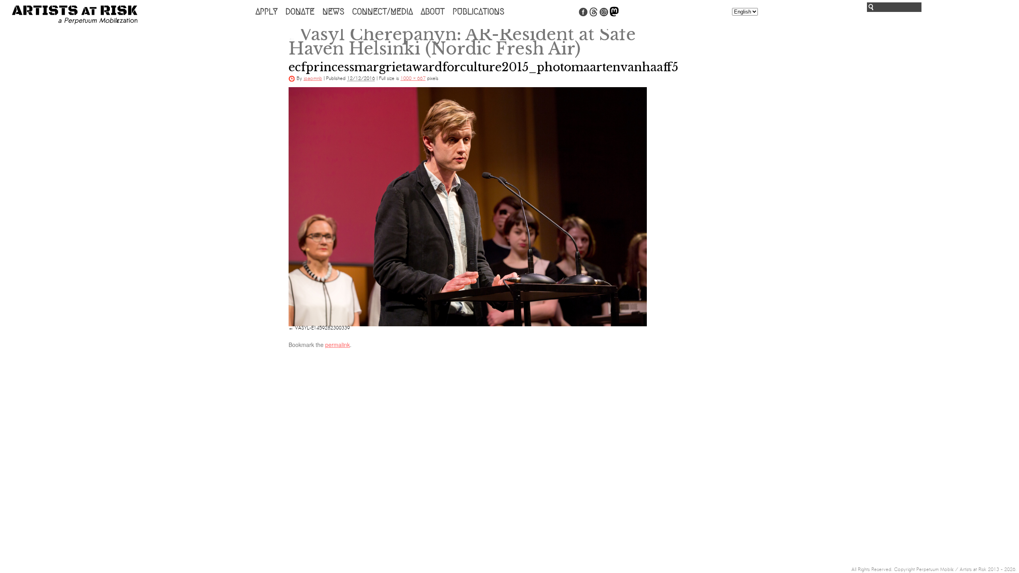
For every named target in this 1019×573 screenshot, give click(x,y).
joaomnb (313, 78)
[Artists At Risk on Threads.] (593, 14)
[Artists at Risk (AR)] (74, 15)
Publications (478, 11)
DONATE (299, 11)
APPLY (266, 11)
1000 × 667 (413, 78)
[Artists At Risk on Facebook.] (583, 14)
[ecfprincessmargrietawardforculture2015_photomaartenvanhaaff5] (468, 206)
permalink (337, 345)
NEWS (333, 11)
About (433, 11)
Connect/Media (382, 11)
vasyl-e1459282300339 (322, 327)
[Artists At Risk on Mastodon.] (614, 14)
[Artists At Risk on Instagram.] (603, 14)
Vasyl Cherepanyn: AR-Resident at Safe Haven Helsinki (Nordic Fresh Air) (462, 41)
